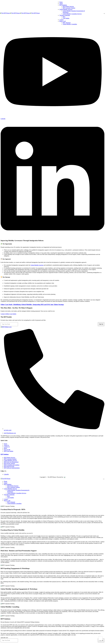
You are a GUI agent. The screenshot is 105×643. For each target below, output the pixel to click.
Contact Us (3, 314)
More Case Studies (11, 314)
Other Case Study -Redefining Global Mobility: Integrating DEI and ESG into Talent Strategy (32, 304)
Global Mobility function (37, 265)
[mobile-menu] (104, 13)
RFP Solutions (5, 454)
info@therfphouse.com (10, 433)
